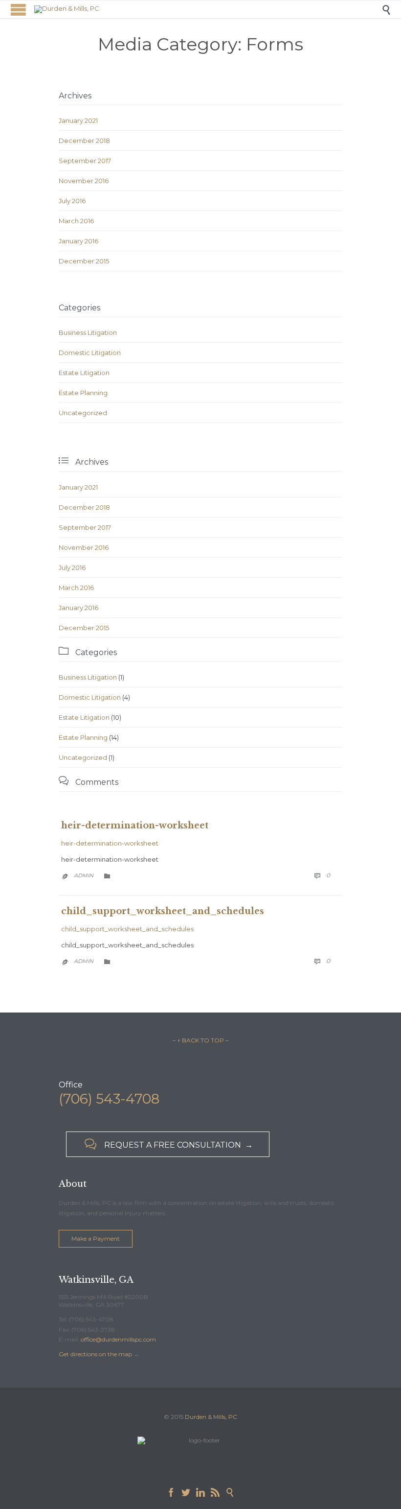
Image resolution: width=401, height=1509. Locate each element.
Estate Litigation (84, 373)
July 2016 (72, 201)
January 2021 (78, 120)
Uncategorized (83, 413)
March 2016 (76, 221)
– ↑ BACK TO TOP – (200, 1040)
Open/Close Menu (18, 9)
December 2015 (84, 261)
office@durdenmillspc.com (118, 1339)
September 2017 (85, 161)
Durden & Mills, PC (211, 1416)
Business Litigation (88, 332)
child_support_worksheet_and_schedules (162, 911)
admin (83, 875)
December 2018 (84, 140)
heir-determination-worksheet (134, 825)
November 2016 (84, 181)
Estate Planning (83, 393)
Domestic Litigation (90, 352)
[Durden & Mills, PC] (207, 9)
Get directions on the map (95, 1354)
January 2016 (78, 241)
